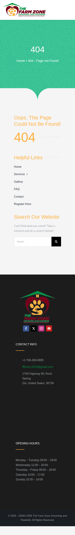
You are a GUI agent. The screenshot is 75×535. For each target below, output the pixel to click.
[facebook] (26, 328)
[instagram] (41, 328)
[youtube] (49, 328)
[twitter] (34, 328)
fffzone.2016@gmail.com (37, 366)
